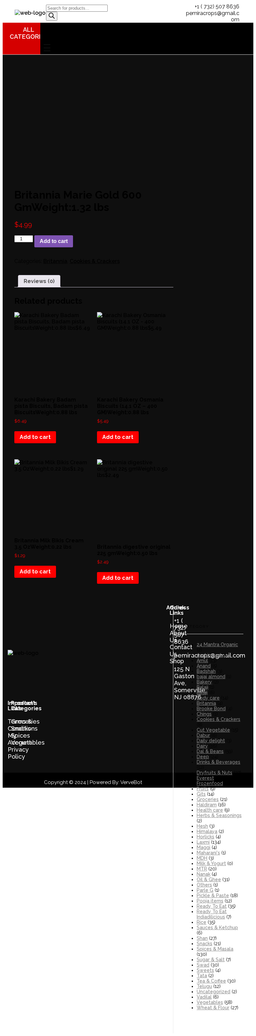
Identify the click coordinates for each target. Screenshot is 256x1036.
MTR (202, 868)
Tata (202, 975)
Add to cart (54, 241)
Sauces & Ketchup (217, 927)
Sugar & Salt (211, 959)
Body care (208, 698)
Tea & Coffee (211, 981)
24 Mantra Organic (217, 644)
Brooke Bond (211, 708)
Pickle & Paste (213, 895)
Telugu (204, 986)
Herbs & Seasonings (219, 815)
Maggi (203, 847)
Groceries (208, 799)
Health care (210, 810)
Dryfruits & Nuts (214, 772)
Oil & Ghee (209, 879)
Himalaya (207, 831)
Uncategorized (213, 991)
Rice (201, 922)
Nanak (203, 874)
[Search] (51, 16)
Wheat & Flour (213, 1007)
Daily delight (211, 740)
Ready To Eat (212, 906)
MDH (202, 858)
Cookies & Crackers (95, 261)
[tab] (39, 281)
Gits (201, 794)
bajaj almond (211, 676)
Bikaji (202, 692)
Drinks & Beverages (218, 762)
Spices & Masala (215, 949)
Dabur (203, 735)
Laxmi (203, 842)
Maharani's (208, 852)
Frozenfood (210, 783)
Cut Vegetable (213, 730)
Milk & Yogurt (211, 863)
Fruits (203, 788)
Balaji (202, 687)
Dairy (202, 746)
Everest (205, 778)
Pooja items (210, 900)
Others (204, 884)
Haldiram (207, 804)
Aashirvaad (209, 655)
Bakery (204, 682)
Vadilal (204, 997)
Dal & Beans (210, 751)
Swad (203, 965)
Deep (203, 756)
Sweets (205, 970)
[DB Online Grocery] (30, 13)
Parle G (205, 890)
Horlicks (205, 836)
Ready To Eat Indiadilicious (212, 914)
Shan (202, 938)
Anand (204, 666)
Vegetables (210, 1002)
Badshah (206, 671)
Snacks (204, 943)
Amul (202, 660)
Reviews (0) (39, 281)
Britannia (55, 261)
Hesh (202, 826)
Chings (204, 714)
